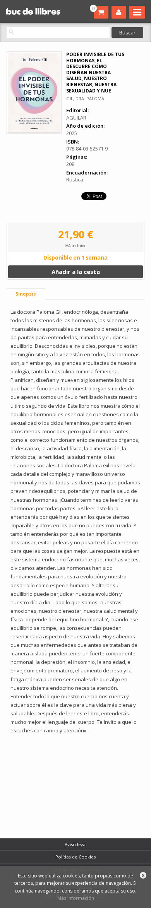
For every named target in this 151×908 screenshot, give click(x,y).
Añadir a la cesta (75, 271)
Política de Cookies (75, 857)
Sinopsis (25, 294)
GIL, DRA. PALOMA (85, 98)
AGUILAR (76, 117)
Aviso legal (76, 844)
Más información (75, 898)
